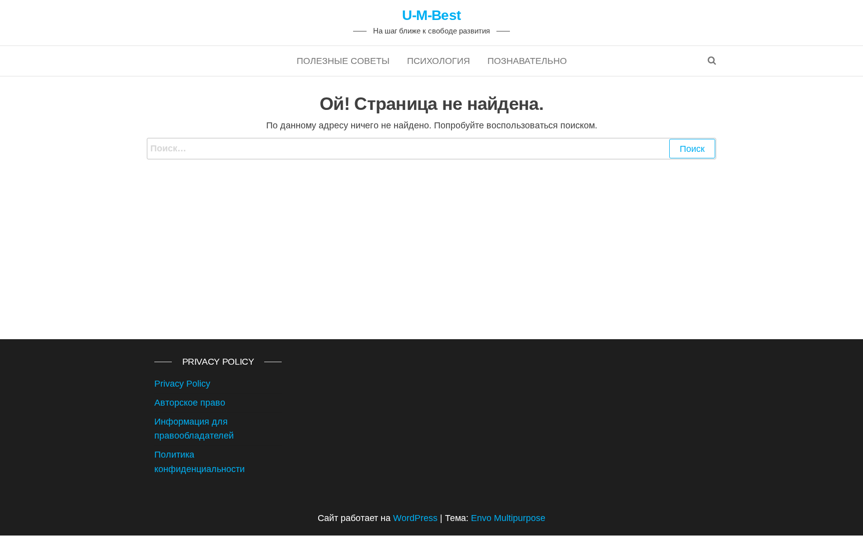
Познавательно (527, 61)
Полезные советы (343, 61)
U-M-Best (431, 15)
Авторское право (189, 403)
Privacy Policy (182, 384)
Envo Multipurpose (508, 518)
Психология (438, 61)
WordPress (415, 518)
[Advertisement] (431, 234)
